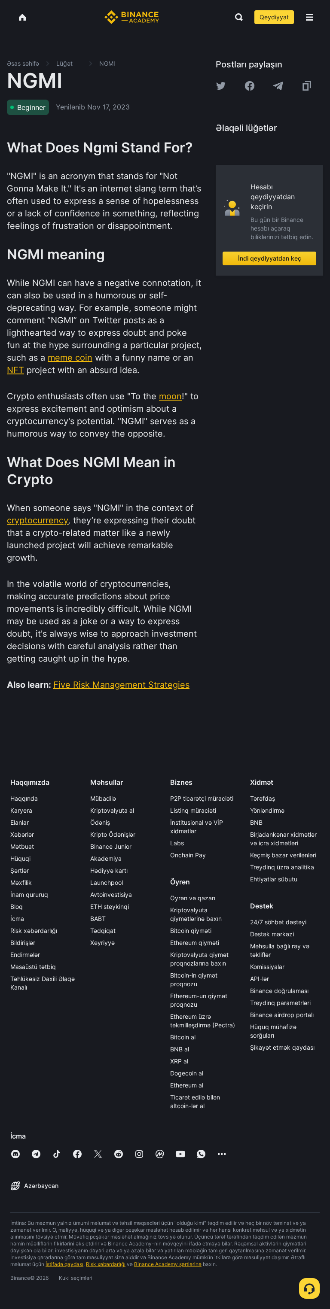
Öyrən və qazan (192, 898)
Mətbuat (22, 846)
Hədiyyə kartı (109, 870)
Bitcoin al (183, 1037)
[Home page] (131, 17)
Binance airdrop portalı (282, 1014)
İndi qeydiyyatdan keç (269, 258)
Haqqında (24, 798)
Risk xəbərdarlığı (33, 930)
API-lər (259, 978)
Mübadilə (103, 798)
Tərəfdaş (262, 798)
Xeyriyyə (102, 942)
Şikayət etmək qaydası (282, 1047)
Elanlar (19, 822)
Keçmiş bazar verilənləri (283, 855)
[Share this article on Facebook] (249, 86)
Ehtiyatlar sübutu (273, 879)
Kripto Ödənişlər (112, 834)
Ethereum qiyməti (194, 942)
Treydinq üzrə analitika (282, 867)
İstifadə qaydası (64, 1264)
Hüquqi (20, 858)
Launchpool (106, 882)
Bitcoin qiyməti (190, 930)
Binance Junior (110, 846)
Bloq (16, 906)
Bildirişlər (22, 942)
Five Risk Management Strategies (121, 685)
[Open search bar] (236, 17)
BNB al (179, 1049)
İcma (17, 918)
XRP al (179, 1061)
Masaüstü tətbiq (33, 966)
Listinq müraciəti (193, 810)
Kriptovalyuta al (112, 810)
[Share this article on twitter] (221, 86)
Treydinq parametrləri (280, 1002)
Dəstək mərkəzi (272, 934)
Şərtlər (19, 870)
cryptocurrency (37, 520)
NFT (15, 370)
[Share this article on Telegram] (278, 86)
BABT (98, 918)
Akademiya (106, 858)
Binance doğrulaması (279, 990)
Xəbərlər (22, 834)
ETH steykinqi (109, 906)
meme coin (70, 357)
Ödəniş (100, 822)
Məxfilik (21, 882)
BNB (256, 822)
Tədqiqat (103, 930)
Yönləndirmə (267, 810)
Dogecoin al (186, 1073)
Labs (177, 843)
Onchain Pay (188, 855)
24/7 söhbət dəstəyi (278, 922)
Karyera (21, 810)
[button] (309, 17)
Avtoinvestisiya (111, 894)
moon (170, 396)
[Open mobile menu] (309, 17)
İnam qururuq (29, 894)
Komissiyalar (267, 966)
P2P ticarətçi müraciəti (201, 798)
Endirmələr (25, 954)
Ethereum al (186, 1085)
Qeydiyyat (274, 17)
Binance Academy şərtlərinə (168, 1264)
